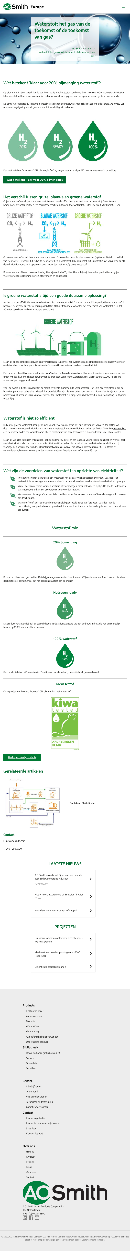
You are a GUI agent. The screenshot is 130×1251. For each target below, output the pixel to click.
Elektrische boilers (35, 1010)
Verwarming (32, 1031)
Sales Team (31, 1128)
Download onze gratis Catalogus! (43, 1052)
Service (27, 1081)
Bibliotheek (30, 1047)
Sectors (30, 1058)
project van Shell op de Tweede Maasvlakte (60, 373)
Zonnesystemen (34, 1016)
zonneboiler (119, 428)
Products (29, 1005)
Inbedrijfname (33, 1086)
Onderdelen (32, 1063)
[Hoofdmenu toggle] (123, 6)
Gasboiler (31, 1021)
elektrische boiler (16, 432)
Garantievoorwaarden (37, 1106)
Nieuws (89, 48)
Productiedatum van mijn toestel (42, 1123)
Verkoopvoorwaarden (82, 1236)
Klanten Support (34, 1133)
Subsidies (31, 1068)
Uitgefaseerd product (37, 1041)
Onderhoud (32, 1091)
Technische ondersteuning (39, 1101)
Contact (28, 1112)
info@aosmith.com (15, 840)
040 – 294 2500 (14, 848)
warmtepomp (37, 432)
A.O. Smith (76, 48)
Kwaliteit (30, 1156)
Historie (30, 1151)
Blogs (29, 1167)
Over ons (29, 1146)
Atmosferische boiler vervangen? (42, 1036)
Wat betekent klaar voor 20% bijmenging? (34, 179)
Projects (30, 1161)
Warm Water (32, 1026)
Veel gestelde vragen (36, 1096)
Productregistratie (35, 1118)
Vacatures (31, 1172)
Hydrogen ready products (22, 757)
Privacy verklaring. (102, 1236)
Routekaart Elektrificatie (82, 803)
